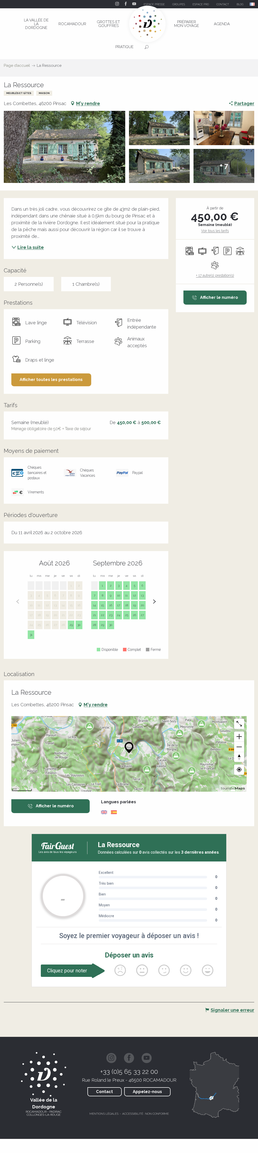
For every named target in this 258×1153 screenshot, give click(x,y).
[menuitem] (36, 24)
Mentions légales (103, 1113)
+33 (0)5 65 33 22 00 (129, 1071)
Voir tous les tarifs (215, 231)
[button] (252, 4)
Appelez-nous (147, 1091)
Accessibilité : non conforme (145, 1113)
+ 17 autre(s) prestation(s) (215, 275)
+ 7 (224, 166)
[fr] (252, 4)
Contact (104, 1091)
